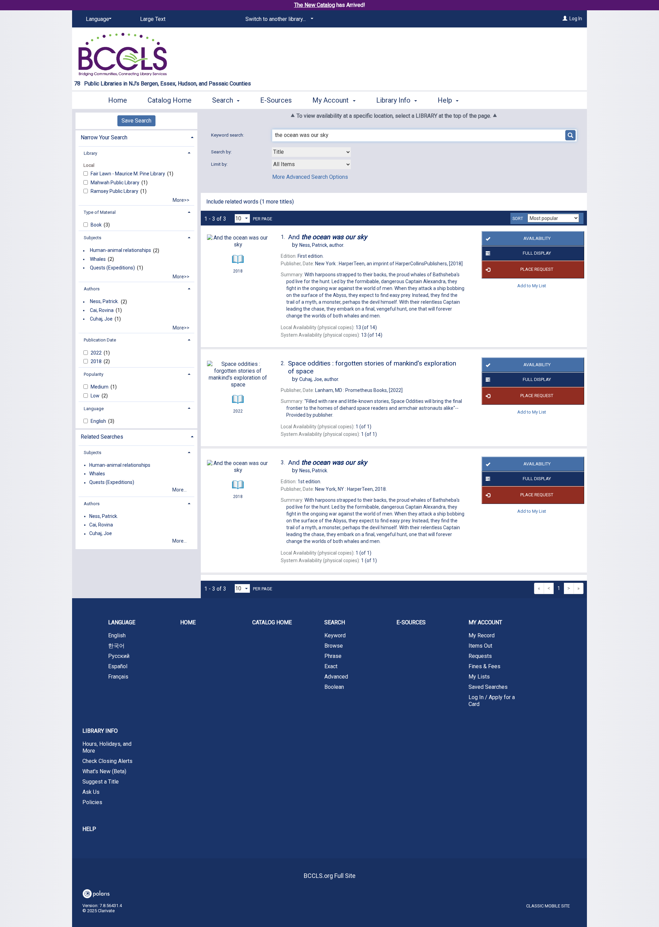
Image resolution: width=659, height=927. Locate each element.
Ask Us (91, 792)
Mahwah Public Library (115, 182)
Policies (92, 802)
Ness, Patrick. (104, 301)
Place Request (536, 269)
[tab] (136, 136)
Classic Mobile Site (548, 905)
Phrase (333, 656)
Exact (330, 666)
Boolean (334, 687)
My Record (482, 635)
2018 (97, 361)
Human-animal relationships (120, 250)
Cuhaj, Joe (101, 319)
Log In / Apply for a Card (492, 700)
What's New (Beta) (104, 771)
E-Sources (276, 100)
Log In (575, 18)
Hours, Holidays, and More (106, 747)
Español (117, 666)
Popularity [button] (93, 374)
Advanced (336, 676)
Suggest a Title (100, 781)
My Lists (479, 676)
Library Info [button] (394, 100)
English (99, 421)
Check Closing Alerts (107, 761)
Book (97, 225)
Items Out (480, 645)
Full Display (537, 253)
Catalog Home (170, 100)
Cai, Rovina (102, 310)
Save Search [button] (136, 120)
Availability (537, 238)
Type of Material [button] (100, 212)
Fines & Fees (484, 666)
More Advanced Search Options (310, 177)
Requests (480, 656)
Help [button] (446, 100)
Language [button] (94, 408)
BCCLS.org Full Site (330, 875)
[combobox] (311, 152)
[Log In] (565, 18)
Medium (100, 387)
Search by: (222, 151)
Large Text (152, 19)
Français (118, 676)
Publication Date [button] (100, 340)
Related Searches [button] (102, 436)
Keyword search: (228, 135)
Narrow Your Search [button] (104, 137)
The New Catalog (314, 5)
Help (89, 829)
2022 (97, 353)
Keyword (335, 635)
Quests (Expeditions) (112, 267)
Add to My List (531, 285)
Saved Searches (488, 687)
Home (117, 100)
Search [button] (223, 100)
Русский (118, 656)
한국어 (116, 645)
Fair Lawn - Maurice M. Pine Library (128, 173)
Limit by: (220, 164)
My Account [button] (331, 100)
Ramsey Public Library (115, 191)
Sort (517, 218)
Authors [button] (92, 288)
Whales (98, 259)
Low (96, 395)
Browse (333, 645)
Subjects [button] (92, 237)
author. (321, 245)
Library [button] (90, 153)
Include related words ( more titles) (250, 201)
